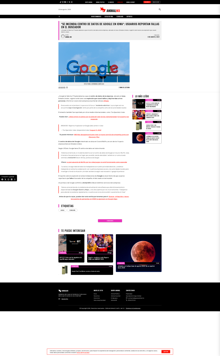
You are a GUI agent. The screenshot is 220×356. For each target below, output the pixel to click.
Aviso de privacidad (99, 298)
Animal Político (115, 292)
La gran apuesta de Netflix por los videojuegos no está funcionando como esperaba (97, 160)
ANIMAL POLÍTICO (100, 2)
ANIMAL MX (120, 2)
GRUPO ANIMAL (88, 2)
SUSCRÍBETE (147, 2)
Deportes (129, 16)
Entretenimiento (96, 16)
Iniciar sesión (156, 2)
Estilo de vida (109, 16)
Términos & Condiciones (133, 306)
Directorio (97, 296)
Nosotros (97, 294)
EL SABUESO (111, 2)
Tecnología (119, 16)
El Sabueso (114, 296)
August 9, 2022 (95, 128)
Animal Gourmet (115, 294)
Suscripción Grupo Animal (133, 294)
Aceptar (166, 351)
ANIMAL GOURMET (130, 2)
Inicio (95, 292)
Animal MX (114, 298)
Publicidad (129, 292)
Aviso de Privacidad (83, 352)
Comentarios (110, 219)
